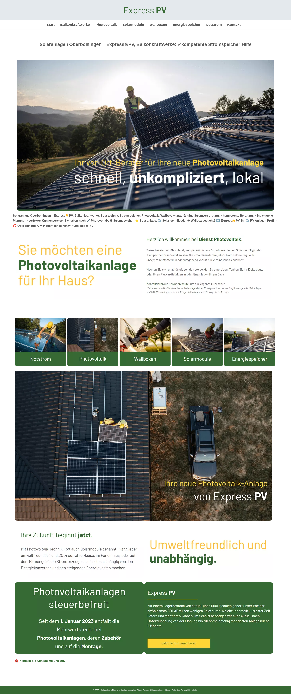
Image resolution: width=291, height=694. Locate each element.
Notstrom (214, 25)
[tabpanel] (145, 492)
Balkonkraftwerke (75, 25)
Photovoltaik (106, 25)
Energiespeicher (186, 25)
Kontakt (234, 25)
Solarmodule (133, 25)
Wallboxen (158, 25)
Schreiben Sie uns (179, 690)
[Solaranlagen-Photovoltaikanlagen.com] (145, 10)
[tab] (15, 314)
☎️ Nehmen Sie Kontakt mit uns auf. (40, 660)
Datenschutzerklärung (161, 690)
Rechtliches (193, 690)
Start (51, 25)
